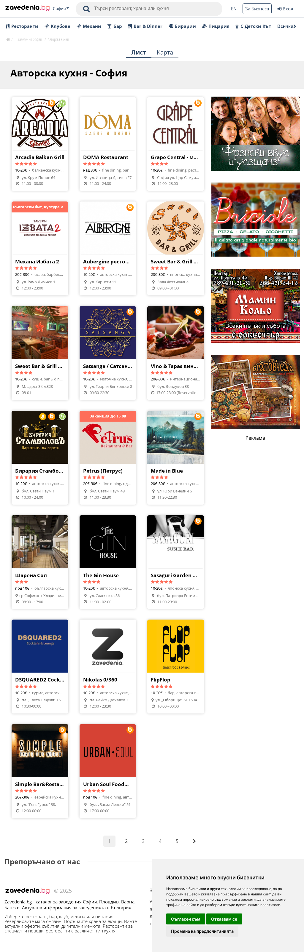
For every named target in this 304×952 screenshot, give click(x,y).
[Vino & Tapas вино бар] (175, 353)
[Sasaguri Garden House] (175, 562)
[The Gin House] (108, 562)
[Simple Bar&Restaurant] (40, 771)
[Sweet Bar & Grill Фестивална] (175, 248)
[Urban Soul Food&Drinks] (108, 771)
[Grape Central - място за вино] (175, 144)
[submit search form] (86, 9)
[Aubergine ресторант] (108, 248)
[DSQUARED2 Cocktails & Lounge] (40, 666)
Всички (285, 26)
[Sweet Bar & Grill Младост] (40, 353)
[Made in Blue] (175, 458)
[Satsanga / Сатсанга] (108, 353)
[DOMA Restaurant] (108, 144)
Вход (288, 9)
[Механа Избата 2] (40, 248)
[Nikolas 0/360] (108, 666)
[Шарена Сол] (40, 562)
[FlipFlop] (175, 666)
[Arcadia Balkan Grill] (40, 144)
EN (234, 9)
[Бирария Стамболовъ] (40, 458)
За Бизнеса (257, 9)
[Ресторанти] (27, 8)
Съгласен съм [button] (185, 918)
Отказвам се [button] (224, 918)
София (59, 8)
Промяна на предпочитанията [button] (202, 931)
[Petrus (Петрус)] (108, 458)
